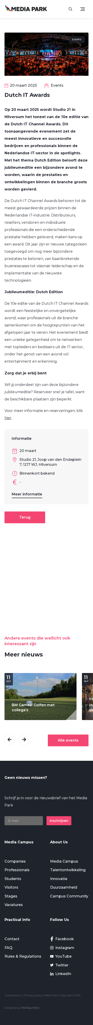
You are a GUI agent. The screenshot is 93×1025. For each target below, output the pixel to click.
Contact (12, 939)
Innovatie (58, 879)
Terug (24, 517)
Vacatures (14, 905)
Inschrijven (59, 821)
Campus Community (69, 896)
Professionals (17, 870)
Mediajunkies (30, 1007)
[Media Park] (26, 8)
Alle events (68, 740)
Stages (11, 896)
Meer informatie (27, 494)
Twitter (61, 965)
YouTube (63, 956)
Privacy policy (33, 995)
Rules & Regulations (23, 956)
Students (13, 879)
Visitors (11, 887)
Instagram (64, 948)
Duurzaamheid (63, 887)
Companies (15, 861)
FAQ (8, 948)
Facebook (64, 939)
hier (8, 418)
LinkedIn (63, 974)
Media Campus (64, 861)
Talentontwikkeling (68, 870)
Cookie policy (13, 995)
